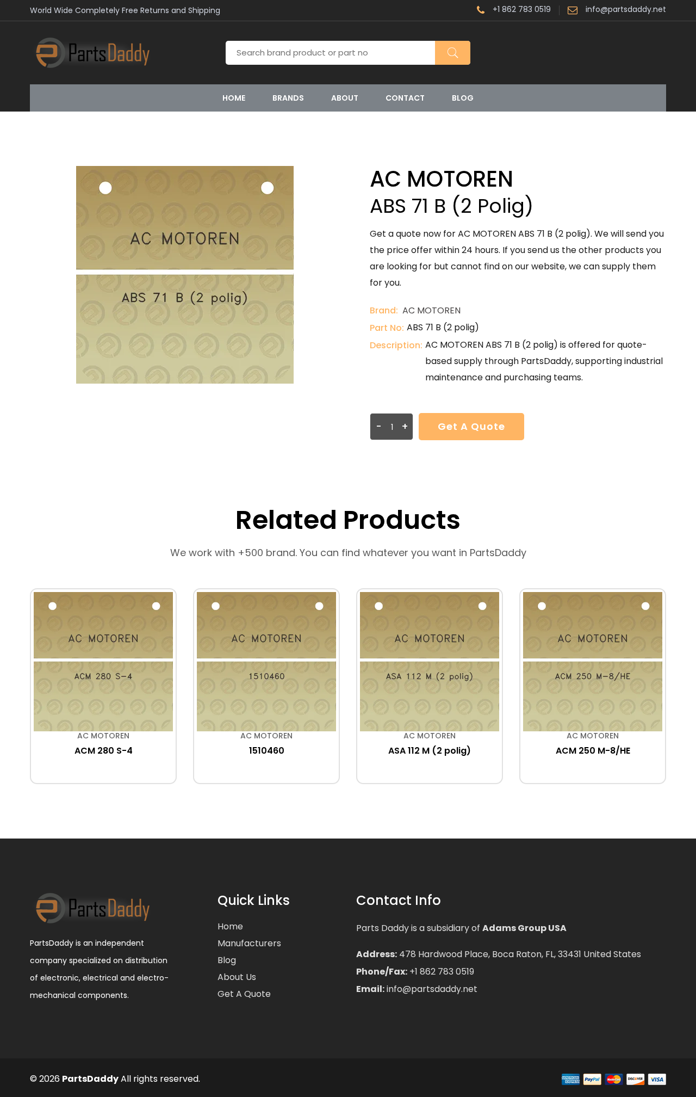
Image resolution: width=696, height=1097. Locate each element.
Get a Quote (471, 426)
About (344, 98)
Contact (405, 98)
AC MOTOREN (431, 310)
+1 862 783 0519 (522, 10)
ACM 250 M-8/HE (593, 750)
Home (233, 98)
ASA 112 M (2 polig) (429, 750)
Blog (463, 98)
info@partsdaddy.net (626, 10)
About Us (236, 977)
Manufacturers (249, 943)
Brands (288, 98)
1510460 (266, 750)
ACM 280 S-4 (103, 750)
